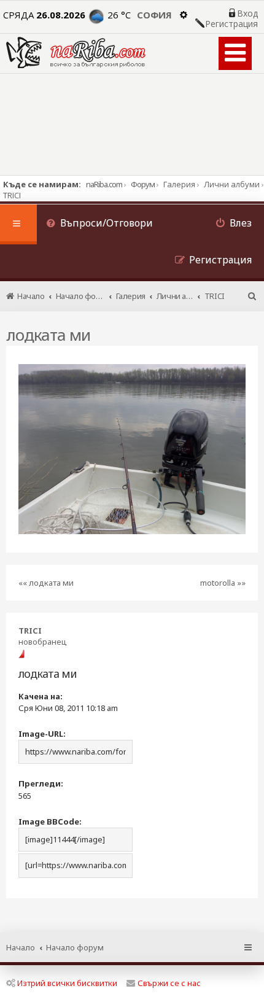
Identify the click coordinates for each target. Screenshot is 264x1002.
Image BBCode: (50, 821)
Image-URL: (42, 733)
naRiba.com (104, 184)
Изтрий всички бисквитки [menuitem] (67, 982)
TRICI (30, 630)
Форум (143, 184)
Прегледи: (40, 783)
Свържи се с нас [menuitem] (169, 982)
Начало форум (75, 947)
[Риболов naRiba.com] (76, 52)
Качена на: (40, 696)
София (154, 15)
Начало (20, 947)
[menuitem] (99, 224)
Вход (247, 13)
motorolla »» (223, 582)
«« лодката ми (46, 582)
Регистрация (231, 24)
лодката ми (48, 335)
